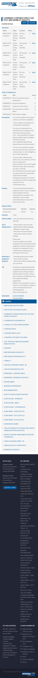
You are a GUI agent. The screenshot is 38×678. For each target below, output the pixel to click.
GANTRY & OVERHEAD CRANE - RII (15, 365)
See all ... (24, 662)
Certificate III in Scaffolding (15, 310)
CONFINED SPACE (10, 329)
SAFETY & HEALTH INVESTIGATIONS (16, 394)
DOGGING (7, 348)
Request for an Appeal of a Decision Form (28, 636)
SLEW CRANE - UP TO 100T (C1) (14, 415)
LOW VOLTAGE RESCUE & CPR (14, 369)
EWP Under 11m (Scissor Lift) (15, 356)
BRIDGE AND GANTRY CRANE (14, 305)
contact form (9, 487)
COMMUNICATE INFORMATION (14, 320)
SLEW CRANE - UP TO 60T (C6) (14, 420)
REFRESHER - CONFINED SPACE (14, 373)
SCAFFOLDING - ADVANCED (13, 398)
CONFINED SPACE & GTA (12, 333)
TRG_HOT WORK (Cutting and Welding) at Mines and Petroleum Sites (27, 596)
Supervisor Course (11, 424)
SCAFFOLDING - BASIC (11, 403)
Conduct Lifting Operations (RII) (16, 324)
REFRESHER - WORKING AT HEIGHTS (16, 377)
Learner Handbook (18, 296)
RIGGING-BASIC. (9, 382)
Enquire (32, 23)
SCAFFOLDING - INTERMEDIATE (14, 407)
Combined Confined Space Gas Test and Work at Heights (26, 476)
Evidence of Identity (28, 649)
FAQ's (24, 656)
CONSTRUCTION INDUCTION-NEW (15, 337)
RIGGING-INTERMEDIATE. (12, 386)
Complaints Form (27, 646)
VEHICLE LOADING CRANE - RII (14, 441)
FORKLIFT (7, 361)
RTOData (25, 671)
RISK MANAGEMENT (11, 390)
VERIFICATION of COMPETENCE (15, 445)
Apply (24, 23)
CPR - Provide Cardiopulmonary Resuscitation (25, 506)
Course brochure (18, 298)
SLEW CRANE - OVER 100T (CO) (14, 411)
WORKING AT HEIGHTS (11, 449)
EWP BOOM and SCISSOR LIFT (14, 352)
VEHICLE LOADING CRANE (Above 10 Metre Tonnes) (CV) (26, 604)
